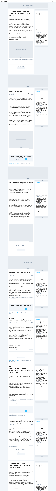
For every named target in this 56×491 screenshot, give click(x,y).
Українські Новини (18, 295)
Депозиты (41, 1)
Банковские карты (30, 1)
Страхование (36, 1)
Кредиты (24, 1)
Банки (44, 1)
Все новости (14, 163)
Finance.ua (10, 163)
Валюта (21, 1)
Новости (18, 1)
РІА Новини (16, 39)
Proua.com (16, 397)
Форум (47, 1)
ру (50, 1)
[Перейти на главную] (4, 1)
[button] (26, 159)
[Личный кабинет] (52, 1)
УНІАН (16, 129)
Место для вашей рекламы (28, 5)
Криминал (16, 94)
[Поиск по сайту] (54, 1)
